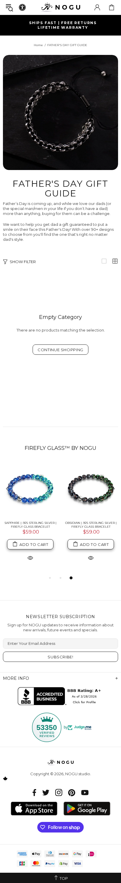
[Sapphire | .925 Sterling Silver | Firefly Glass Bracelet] (30, 489)
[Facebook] (34, 792)
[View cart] (111, 7)
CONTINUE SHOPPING (60, 349)
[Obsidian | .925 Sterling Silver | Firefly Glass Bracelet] (90, 489)
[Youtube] (85, 792)
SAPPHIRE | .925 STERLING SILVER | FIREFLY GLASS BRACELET (30, 525)
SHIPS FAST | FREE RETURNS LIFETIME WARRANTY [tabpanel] (63, 25)
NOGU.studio (60, 7)
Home (38, 45)
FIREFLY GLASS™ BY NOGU (60, 448)
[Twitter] (45, 792)
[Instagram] (58, 792)
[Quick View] (30, 557)
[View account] (97, 7)
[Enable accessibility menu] (22, 7)
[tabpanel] (30, 518)
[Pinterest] (71, 792)
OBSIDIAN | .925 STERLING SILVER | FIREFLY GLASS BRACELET (91, 525)
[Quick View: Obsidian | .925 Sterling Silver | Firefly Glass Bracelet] (90, 557)
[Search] (9, 7)
